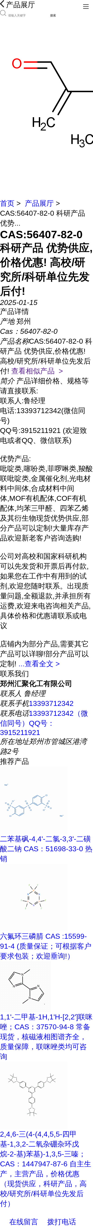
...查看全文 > (39, 664)
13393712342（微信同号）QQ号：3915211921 (44, 723)
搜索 (53, 15)
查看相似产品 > (37, 371)
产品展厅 (39, 203)
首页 (7, 203)
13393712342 (51, 703)
